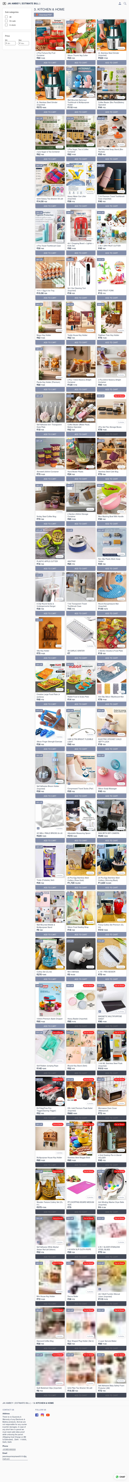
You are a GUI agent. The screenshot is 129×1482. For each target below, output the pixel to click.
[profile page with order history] (119, 3)
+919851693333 (9, 1449)
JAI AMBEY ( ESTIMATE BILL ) (24, 3)
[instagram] (42, 1415)
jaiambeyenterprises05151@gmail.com (14, 1457)
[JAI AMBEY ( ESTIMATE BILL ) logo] (4, 3)
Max (20, 40)
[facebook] (37, 1415)
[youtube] (48, 1415)
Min (6, 40)
